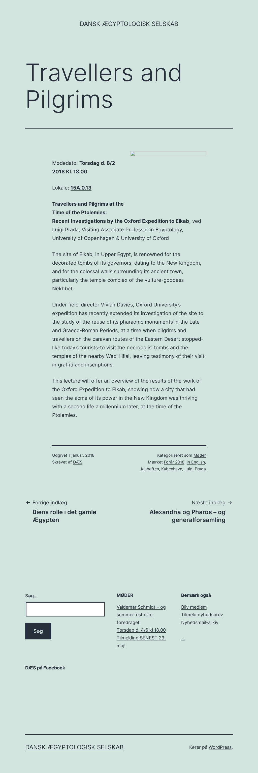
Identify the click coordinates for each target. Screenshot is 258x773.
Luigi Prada (195, 468)
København (171, 468)
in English (196, 462)
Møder (200, 455)
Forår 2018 (174, 462)
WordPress (220, 747)
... (183, 637)
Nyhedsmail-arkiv (199, 622)
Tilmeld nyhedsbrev (202, 614)
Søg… (31, 595)
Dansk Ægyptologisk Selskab (129, 23)
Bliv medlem (194, 607)
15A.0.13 (81, 188)
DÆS (77, 462)
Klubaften (150, 468)
